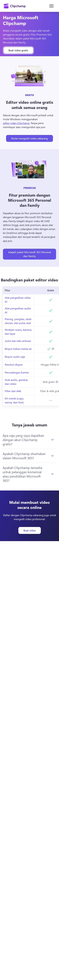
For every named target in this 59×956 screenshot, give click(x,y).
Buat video (29, 530)
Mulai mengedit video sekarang (29, 138)
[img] (52, 348)
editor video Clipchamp (16, 123)
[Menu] (51, 6)
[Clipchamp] (15, 6)
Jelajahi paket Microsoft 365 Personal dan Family (29, 254)
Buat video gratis (18, 50)
